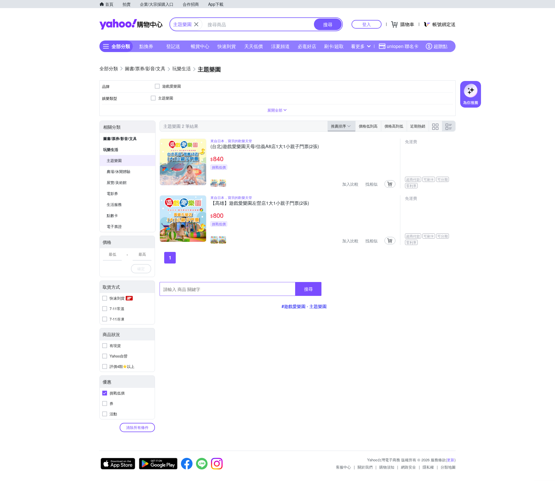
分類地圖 (448, 467)
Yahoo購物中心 (130, 24)
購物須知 (386, 467)
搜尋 (308, 289)
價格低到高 (368, 126)
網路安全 (408, 467)
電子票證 (114, 226)
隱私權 (428, 467)
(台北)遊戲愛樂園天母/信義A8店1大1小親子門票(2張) (264, 147)
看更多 (358, 46)
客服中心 (343, 467)
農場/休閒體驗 (118, 171)
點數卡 (112, 215)
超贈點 (440, 46)
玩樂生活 (110, 149)
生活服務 (114, 204)
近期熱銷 (417, 126)
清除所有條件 (137, 427)
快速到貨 (226, 46)
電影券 (112, 193)
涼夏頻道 (280, 46)
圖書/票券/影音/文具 (120, 138)
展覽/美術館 (117, 182)
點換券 (146, 46)
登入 (366, 24)
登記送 (173, 46)
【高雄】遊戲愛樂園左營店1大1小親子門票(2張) (259, 203)
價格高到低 (393, 126)
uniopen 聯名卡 (403, 46)
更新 (450, 459)
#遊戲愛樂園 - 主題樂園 (304, 306)
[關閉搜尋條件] (196, 24)
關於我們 (365, 467)
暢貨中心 (200, 46)
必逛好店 (307, 46)
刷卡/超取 (334, 46)
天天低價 (253, 46)
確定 (141, 268)
